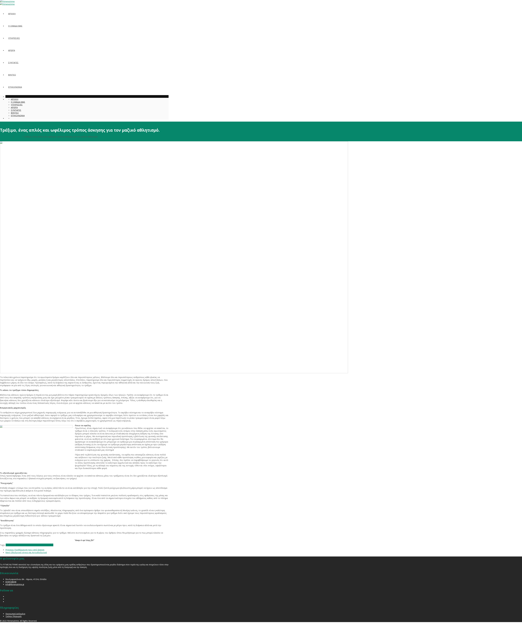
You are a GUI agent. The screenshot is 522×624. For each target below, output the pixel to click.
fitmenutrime (15, 545)
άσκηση (44, 545)
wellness (37, 545)
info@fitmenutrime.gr (14, 584)
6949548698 (10, 582)
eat (7, 545)
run (22, 545)
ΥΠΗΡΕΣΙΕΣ (14, 38)
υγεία (50, 545)
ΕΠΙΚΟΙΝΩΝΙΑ (15, 87)
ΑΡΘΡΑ (11, 50)
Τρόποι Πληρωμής (13, 616)
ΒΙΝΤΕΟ (12, 74)
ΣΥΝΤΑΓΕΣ (13, 62)
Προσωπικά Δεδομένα (15, 613)
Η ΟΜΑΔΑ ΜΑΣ (15, 25)
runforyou (28, 545)
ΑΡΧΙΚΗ (12, 13)
